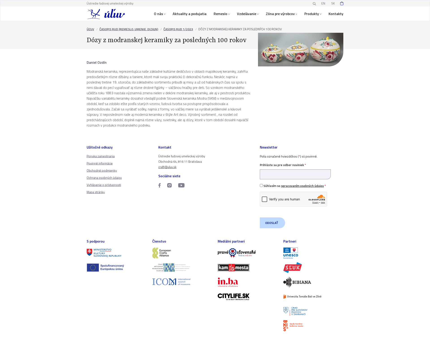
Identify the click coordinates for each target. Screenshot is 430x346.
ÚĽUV (90, 29)
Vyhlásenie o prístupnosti (104, 184)
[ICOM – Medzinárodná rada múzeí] (182, 281)
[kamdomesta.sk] (248, 267)
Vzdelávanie (246, 13)
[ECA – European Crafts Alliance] (182, 252)
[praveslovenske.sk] (248, 252)
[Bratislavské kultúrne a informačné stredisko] (313, 325)
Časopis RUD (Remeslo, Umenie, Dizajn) (128, 29)
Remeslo (220, 13)
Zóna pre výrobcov (280, 13)
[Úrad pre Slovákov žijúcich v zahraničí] (313, 311)
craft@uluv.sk (167, 166)
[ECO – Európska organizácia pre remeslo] (182, 267)
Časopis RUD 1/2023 (178, 29)
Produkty (311, 13)
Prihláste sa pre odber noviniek (283, 164)
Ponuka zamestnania (101, 156)
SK (333, 3)
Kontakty (336, 13)
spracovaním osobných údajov (302, 185)
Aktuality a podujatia (189, 13)
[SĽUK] (313, 267)
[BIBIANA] (313, 282)
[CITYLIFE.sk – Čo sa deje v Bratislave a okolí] (248, 296)
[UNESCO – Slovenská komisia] (313, 252)
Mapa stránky (96, 192)
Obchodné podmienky (102, 170)
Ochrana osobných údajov (104, 177)
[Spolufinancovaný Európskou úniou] (117, 267)
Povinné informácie (100, 163)
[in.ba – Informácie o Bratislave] (248, 282)
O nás (158, 13)
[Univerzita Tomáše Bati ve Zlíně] (313, 296)
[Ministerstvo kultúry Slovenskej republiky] (117, 252)
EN (323, 3)
